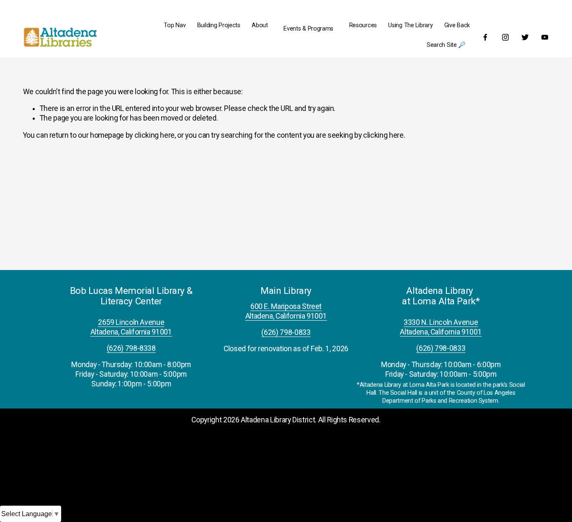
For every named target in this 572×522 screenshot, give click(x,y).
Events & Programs (308, 28)
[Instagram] (505, 37)
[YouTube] (545, 37)
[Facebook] (485, 37)
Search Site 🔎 (446, 45)
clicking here (154, 135)
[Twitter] (525, 37)
